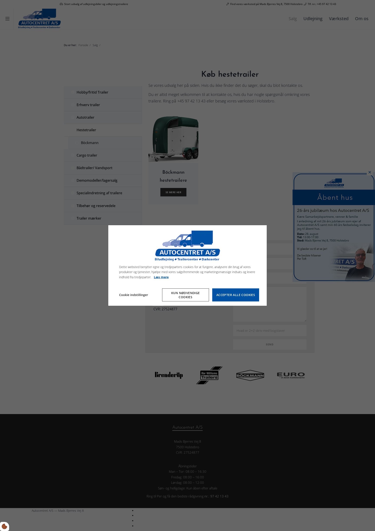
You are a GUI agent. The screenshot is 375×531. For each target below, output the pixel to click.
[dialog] (187, 265)
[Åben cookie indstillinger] (4, 526)
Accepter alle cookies (235, 295)
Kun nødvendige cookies (185, 295)
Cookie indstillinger (133, 295)
